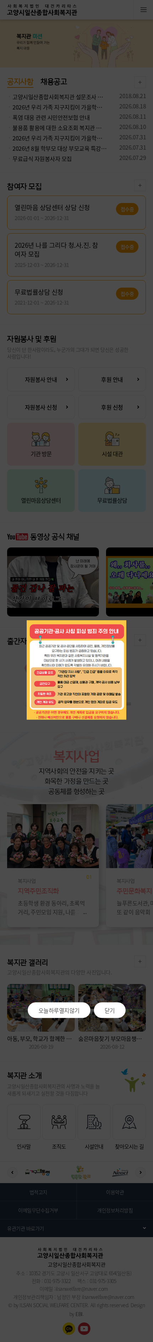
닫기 (110, 1010)
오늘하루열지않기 (59, 1010)
